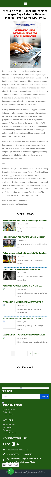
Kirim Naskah (7, 427)
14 (30, 353)
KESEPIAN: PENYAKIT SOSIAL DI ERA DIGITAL (22, 286)
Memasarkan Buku (9, 433)
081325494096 (12, 454)
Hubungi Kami (8, 415)
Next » (36, 353)
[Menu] (25, 3)
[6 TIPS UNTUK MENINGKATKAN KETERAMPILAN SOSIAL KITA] (9, 308)
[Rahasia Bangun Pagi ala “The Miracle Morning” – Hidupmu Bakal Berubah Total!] (9, 243)
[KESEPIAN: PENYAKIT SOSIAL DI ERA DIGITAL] (9, 292)
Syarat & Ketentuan (9, 409)
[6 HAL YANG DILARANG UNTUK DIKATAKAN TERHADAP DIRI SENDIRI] (9, 275)
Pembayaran (7, 430)
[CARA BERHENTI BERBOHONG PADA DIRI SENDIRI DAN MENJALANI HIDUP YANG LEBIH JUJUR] (9, 340)
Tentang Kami (7, 412)
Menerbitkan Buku (9, 424)
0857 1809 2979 (26, 454)
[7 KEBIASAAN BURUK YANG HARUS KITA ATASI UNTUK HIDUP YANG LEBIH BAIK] (9, 324)
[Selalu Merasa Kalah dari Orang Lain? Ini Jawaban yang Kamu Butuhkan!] (9, 259)
